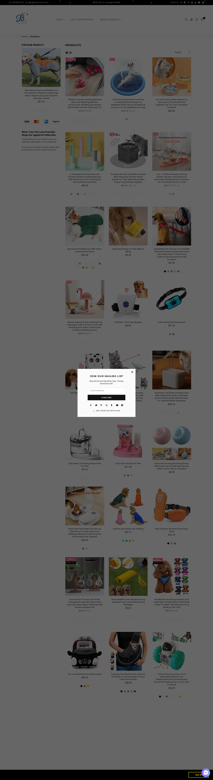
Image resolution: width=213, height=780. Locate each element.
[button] (205, 772)
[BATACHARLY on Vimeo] (122, 405)
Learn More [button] (97, 774)
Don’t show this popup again (108, 411)
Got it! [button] (198, 775)
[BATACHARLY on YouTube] (117, 405)
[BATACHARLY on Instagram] (106, 405)
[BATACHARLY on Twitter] (96, 405)
